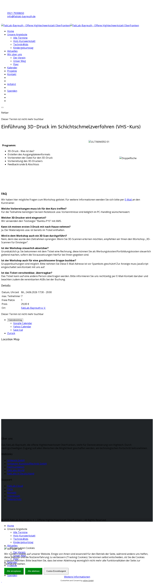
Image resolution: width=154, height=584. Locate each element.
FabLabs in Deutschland (20, 473)
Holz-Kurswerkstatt (24, 41)
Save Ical (18, 330)
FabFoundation (15, 467)
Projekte (12, 71)
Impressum (13, 496)
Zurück (11, 333)
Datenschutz (14, 499)
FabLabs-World (15, 470)
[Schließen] (2, 107)
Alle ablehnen (34, 571)
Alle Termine (20, 37)
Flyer (16, 64)
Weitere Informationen (77, 576)
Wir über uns (14, 54)
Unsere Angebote (17, 34)
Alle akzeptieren (14, 571)
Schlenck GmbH (16, 460)
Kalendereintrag (15, 320)
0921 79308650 (15, 13)
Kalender (12, 67)
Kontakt (11, 74)
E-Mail (128, 199)
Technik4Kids (20, 44)
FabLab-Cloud (15, 486)
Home (10, 31)
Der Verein (19, 57)
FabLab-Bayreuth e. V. (33, 308)
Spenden (12, 90)
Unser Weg (19, 61)
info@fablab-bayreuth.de (21, 16)
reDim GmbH (88, 580)
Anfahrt (11, 84)
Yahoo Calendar (22, 326)
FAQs (10, 489)
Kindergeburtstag (23, 47)
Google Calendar (22, 323)
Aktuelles (12, 51)
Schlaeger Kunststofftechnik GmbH (27, 463)
